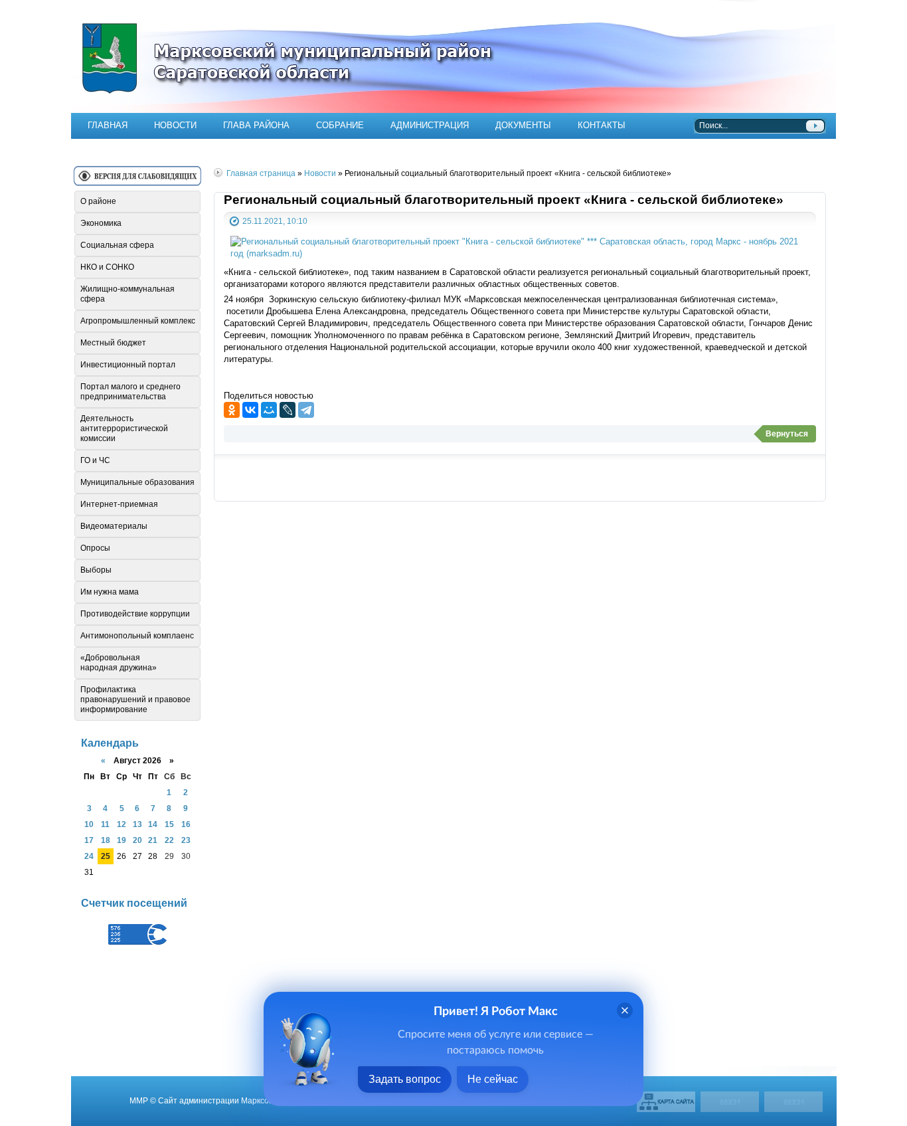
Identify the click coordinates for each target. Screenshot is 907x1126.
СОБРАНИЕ (340, 125)
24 (89, 856)
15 (169, 824)
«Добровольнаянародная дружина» (118, 662)
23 (186, 840)
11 (105, 824)
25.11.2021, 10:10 (274, 221)
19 (121, 840)
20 (137, 840)
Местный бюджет (113, 342)
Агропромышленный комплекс (137, 321)
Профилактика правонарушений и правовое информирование (135, 699)
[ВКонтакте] (250, 410)
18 (105, 840)
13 (137, 824)
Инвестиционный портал (127, 364)
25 (105, 856)
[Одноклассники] (232, 410)
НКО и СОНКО (107, 267)
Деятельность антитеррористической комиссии (124, 428)
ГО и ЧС (95, 460)
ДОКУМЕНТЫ (523, 125)
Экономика (101, 223)
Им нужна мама (109, 592)
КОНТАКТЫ (601, 125)
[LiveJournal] (287, 410)
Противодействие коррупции (135, 613)
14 (152, 824)
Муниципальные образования (137, 482)
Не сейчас (492, 1079)
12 (121, 824)
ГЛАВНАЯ (107, 125)
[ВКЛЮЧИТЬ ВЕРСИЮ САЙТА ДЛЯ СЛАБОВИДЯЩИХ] (137, 181)
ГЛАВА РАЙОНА (256, 125)
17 (89, 840)
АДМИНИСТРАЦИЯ (429, 125)
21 (152, 840)
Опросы (95, 548)
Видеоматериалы (113, 526)
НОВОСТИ (175, 125)
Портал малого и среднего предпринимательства (130, 391)
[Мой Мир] (269, 410)
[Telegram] (306, 410)
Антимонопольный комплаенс (137, 635)
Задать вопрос (405, 1079)
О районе (98, 201)
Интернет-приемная (119, 504)
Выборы (96, 570)
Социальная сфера (117, 245)
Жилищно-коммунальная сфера (127, 294)
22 (169, 840)
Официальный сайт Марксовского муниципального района (453, 56)
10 (89, 824)
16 (186, 824)
